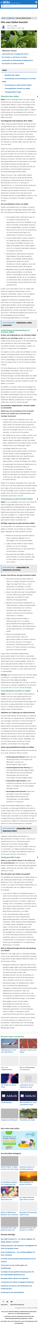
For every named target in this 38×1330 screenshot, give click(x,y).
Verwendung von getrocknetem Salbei (16, 85)
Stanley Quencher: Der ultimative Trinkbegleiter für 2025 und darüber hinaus (19, 1247)
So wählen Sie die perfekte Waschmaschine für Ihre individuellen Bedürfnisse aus (17, 1273)
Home (3, 18)
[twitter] (7, 1301)
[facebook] (3, 1301)
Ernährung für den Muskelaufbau (12, 1292)
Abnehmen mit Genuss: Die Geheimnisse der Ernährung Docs (16, 1287)
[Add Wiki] (5, 2)
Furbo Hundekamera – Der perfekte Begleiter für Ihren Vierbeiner (18, 1253)
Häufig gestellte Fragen (11, 92)
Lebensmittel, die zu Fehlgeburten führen (15, 54)
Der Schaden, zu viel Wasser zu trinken (14, 57)
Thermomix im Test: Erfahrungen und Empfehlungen (14, 1266)
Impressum (4, 1304)
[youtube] (11, 1301)
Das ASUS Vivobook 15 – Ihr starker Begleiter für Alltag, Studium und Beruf (18, 1240)
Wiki (15, 25)
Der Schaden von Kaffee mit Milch (13, 63)
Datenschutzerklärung (17, 1304)
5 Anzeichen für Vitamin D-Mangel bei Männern (17, 1282)
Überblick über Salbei (11, 75)
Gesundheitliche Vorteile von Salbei (16, 88)
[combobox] (21, 6)
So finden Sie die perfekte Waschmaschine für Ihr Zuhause (18, 1260)
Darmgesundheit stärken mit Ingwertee (14, 1278)
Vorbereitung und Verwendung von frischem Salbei (19, 80)
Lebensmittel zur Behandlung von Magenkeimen (17, 60)
